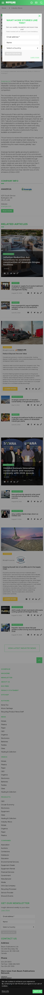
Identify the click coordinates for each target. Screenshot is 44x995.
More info (5, 991)
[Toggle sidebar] (3, 2)
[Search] (41, 2)
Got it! (37, 991)
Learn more (34, 57)
